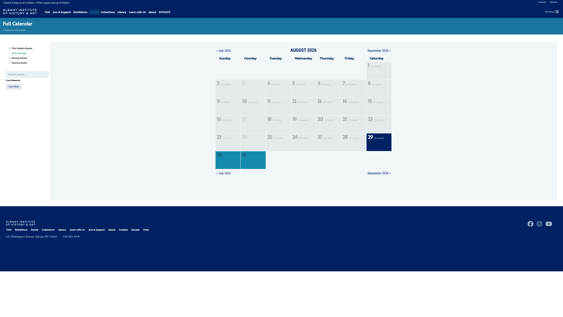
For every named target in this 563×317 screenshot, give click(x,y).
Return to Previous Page (15, 30)
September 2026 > (379, 50)
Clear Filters (14, 86)
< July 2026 (223, 50)
